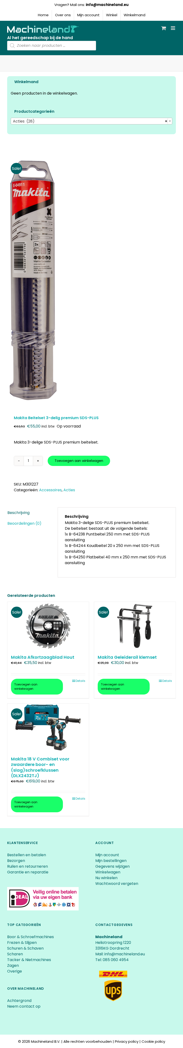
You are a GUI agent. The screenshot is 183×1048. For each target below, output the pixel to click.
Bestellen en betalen (26, 855)
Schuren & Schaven (25, 948)
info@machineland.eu (107, 4)
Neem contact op (24, 1006)
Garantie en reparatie (27, 872)
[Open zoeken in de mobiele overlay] (51, 45)
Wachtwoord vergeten (116, 883)
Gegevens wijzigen (112, 866)
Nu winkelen (106, 878)
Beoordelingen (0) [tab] (24, 523)
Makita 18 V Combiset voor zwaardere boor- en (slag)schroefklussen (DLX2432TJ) (40, 767)
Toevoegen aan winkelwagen (79, 460)
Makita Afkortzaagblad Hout (42, 657)
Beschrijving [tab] (18, 512)
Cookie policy (153, 1041)
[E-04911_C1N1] (91, 280)
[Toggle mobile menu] (173, 28)
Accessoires (50, 490)
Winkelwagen (107, 872)
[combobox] (91, 121)
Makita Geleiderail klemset (127, 657)
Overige (14, 971)
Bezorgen (16, 860)
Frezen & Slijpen (22, 942)
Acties (69, 490)
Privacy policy (126, 1041)
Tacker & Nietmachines (29, 959)
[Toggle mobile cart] (163, 28)
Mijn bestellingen (111, 860)
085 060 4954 (116, 959)
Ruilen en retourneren (27, 866)
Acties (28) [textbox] (90, 121)
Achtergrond (19, 1000)
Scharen (15, 954)
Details (80, 681)
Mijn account (107, 855)
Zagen (13, 965)
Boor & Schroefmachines (30, 937)
